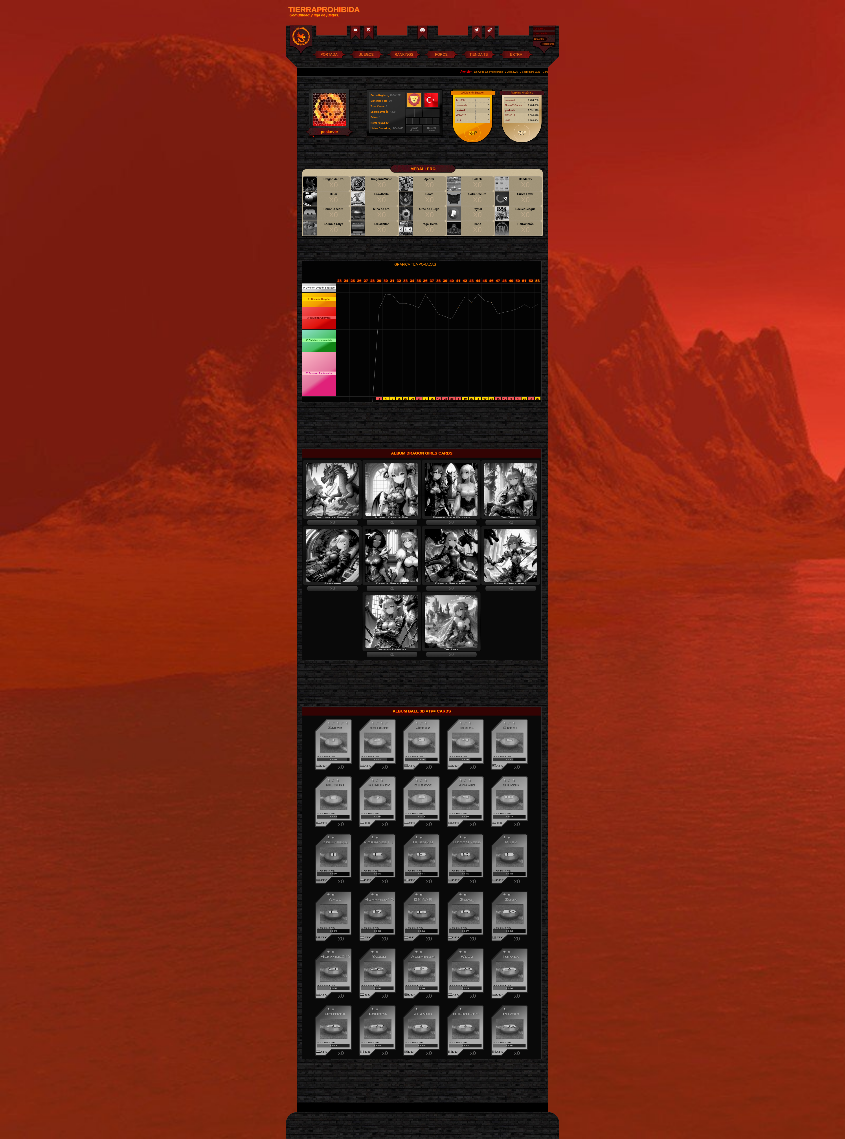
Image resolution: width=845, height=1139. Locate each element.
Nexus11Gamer (513, 105)
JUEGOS (366, 54)
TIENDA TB (478, 54)
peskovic (461, 110)
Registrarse (548, 43)
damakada (461, 105)
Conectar (539, 39)
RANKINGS (404, 54)
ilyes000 (460, 100)
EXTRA (516, 54)
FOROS (441, 54)
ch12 (458, 120)
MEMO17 (461, 115)
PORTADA (329, 54)
